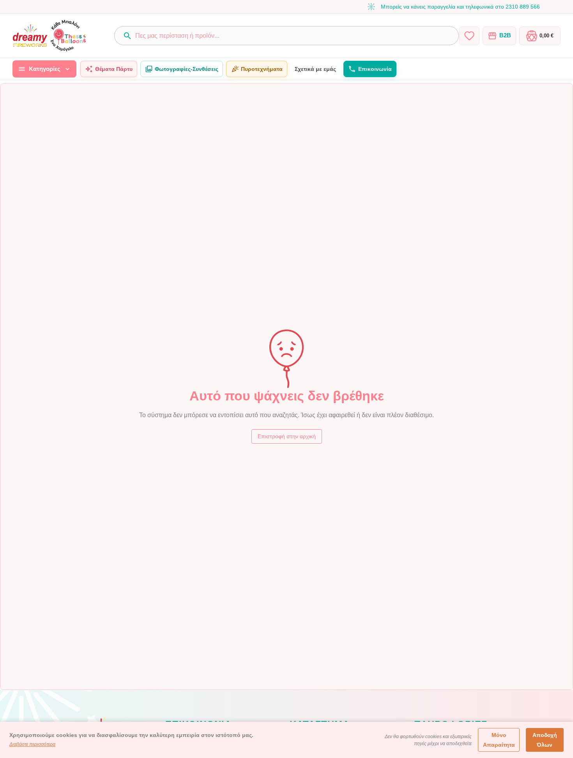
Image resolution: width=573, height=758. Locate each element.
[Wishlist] (469, 35)
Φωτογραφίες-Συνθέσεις (186, 69)
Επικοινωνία (375, 69)
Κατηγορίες (44, 68)
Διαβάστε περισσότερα (32, 744)
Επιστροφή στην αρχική (287, 436)
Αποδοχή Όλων (544, 740)
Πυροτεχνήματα (262, 69)
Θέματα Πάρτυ (114, 69)
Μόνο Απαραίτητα (499, 740)
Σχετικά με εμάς (315, 69)
